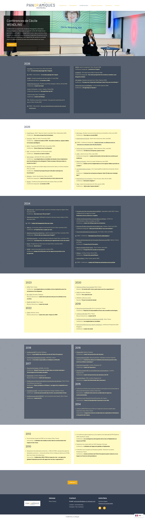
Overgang (29, 138)
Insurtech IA (30, 375)
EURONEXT (78, 72)
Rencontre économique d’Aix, (84, 308)
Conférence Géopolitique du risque (36, 357)
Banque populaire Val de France (84, 247)
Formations (108, 5)
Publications (73, 5)
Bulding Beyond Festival (82, 138)
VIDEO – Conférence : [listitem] (93, 235)
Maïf (28, 151)
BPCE (28, 146)
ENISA (28, 312)
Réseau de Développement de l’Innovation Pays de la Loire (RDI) (93, 240)
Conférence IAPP (31, 352)
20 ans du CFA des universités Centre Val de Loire (89, 226)
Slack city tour (30, 209)
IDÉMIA (77, 67)
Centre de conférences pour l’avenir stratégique (89, 324)
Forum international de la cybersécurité (86, 231)
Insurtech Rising (80, 378)
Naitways (29, 176)
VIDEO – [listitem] (96, 262)
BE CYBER (29, 294)
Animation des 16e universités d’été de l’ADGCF (88, 211)
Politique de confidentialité (105, 503)
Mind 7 (28, 243)
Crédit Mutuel (30, 133)
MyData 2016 (79, 352)
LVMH (77, 154)
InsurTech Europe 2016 (82, 365)
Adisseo (78, 253)
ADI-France (79, 133)
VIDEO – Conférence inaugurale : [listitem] (96, 143)
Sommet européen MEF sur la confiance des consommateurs (92, 370)
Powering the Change (32, 368)
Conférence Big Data (81, 313)
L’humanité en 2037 (32, 390)
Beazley (29, 181)
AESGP (29, 78)
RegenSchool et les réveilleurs (84, 178)
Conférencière (84, 5)
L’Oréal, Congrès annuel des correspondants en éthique (91, 218)
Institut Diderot (80, 258)
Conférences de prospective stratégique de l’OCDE (89, 319)
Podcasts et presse (96, 5)
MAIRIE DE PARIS (31, 302)
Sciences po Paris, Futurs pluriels (85, 287)
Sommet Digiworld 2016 (82, 357)
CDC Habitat (78, 80)
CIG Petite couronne (32, 238)
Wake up (29, 227)
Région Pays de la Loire (33, 83)
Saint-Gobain (30, 157)
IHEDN (28, 249)
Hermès (29, 166)
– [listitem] (47, 107)
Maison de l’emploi (81, 161)
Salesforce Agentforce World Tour (36, 233)
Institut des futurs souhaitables (83, 85)
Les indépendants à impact (83, 169)
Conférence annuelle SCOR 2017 (35, 396)
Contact (117, 5)
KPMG (28, 287)
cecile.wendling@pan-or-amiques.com (84, 501)
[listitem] (40, 223)
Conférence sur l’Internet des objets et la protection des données (44, 381)
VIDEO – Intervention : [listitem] (43, 74)
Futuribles (30, 68)
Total (77, 184)
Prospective (63, 5)
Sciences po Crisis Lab (33, 217)
